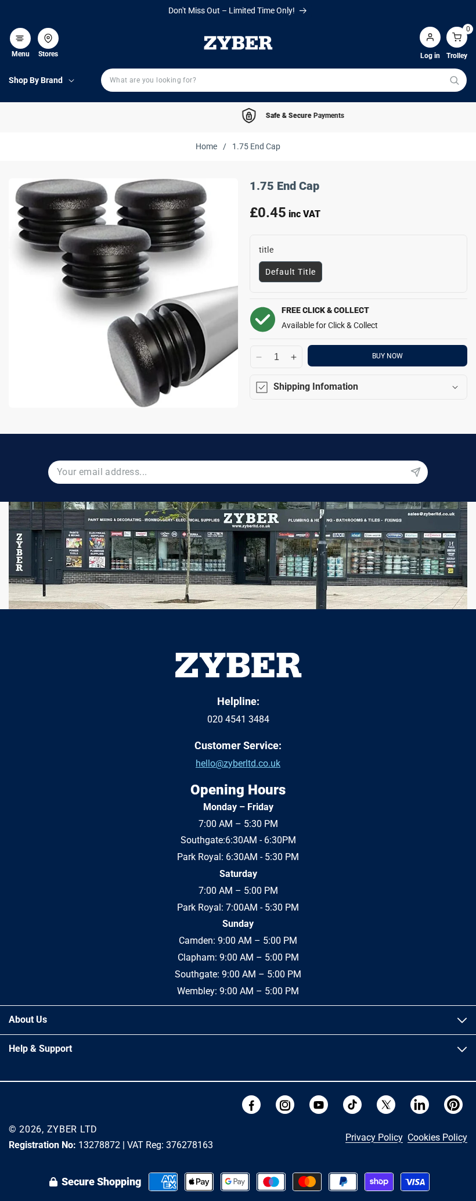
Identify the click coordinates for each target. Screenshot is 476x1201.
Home (206, 146)
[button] (20, 32)
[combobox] (284, 80)
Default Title (290, 271)
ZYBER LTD (72, 1129)
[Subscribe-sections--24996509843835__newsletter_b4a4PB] (415, 472)
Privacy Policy (374, 1137)
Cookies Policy (437, 1137)
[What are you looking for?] (454, 80)
